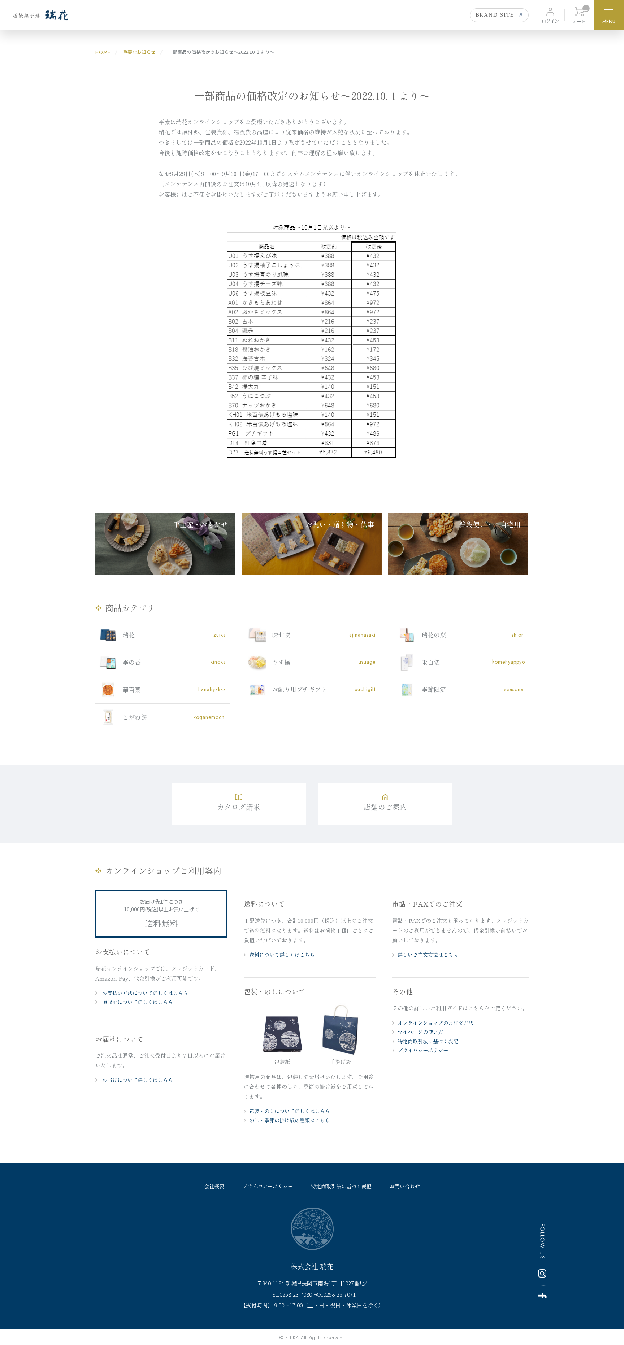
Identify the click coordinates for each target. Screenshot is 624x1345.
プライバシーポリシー (423, 1050)
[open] (609, 13)
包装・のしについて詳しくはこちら (289, 1110)
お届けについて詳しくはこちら (137, 1079)
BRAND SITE (495, 15)
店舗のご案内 (385, 807)
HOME (102, 52)
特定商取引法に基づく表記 (428, 1041)
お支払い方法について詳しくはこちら (144, 992)
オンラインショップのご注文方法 (435, 1022)
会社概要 (214, 1186)
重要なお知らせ (139, 51)
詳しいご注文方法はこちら (428, 954)
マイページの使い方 (420, 1031)
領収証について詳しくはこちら (137, 1001)
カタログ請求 (238, 807)
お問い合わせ (405, 1186)
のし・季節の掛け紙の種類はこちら (289, 1120)
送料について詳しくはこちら (282, 954)
